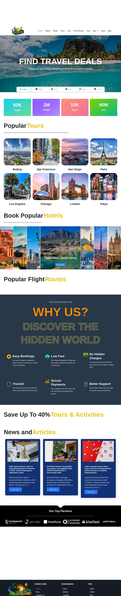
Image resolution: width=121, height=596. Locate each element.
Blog (109, 31)
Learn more (15, 489)
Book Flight (60, 264)
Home (40, 31)
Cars (88, 31)
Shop (103, 31)
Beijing (17, 169)
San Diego (75, 169)
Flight (92, 589)
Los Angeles (17, 203)
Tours (62, 31)
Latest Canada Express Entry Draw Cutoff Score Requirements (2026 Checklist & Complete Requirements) (98, 470)
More (95, 31)
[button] (96, 31)
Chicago (46, 203)
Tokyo (104, 203)
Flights (47, 31)
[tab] (23, 89)
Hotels (55, 31)
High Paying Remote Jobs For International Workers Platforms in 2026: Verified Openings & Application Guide (22, 470)
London (75, 203)
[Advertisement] (56, 13)
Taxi (68, 31)
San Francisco (46, 169)
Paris (103, 169)
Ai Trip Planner (78, 31)
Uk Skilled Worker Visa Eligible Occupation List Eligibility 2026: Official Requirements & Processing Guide (60, 470)
